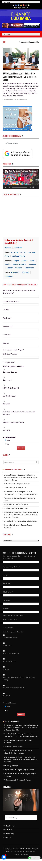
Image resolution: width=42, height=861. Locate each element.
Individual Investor (9, 396)
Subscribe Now (9, 826)
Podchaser (29, 268)
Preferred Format (9, 437)
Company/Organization (11, 301)
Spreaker (32, 264)
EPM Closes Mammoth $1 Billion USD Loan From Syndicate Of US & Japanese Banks (19, 76)
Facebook (15, 272)
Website (7, 248)
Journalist (6, 430)
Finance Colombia (25, 848)
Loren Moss (23, 99)
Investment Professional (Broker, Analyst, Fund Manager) (19, 413)
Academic (6, 404)
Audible (24, 261)
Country (6, 309)
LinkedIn (25, 272)
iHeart (32, 261)
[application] (21, 179)
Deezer (10, 268)
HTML (8, 440)
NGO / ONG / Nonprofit (11, 388)
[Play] (5, 187)
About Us (7, 837)
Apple (16, 261)
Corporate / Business (10, 372)
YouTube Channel (18, 252)
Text (8, 444)
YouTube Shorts (18, 256)
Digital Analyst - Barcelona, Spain (16, 504)
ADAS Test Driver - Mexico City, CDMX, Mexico (20, 521)
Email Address (8, 293)
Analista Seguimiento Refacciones (16, 508)
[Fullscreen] (37, 187)
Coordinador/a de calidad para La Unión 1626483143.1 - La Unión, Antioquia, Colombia (20, 493)
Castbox (18, 268)
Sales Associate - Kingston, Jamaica (17, 484)
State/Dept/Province (10, 354)
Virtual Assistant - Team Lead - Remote (17, 780)
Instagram (8, 276)
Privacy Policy (9, 833)
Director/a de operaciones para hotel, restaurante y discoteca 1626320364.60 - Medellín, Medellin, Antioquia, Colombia (21, 514)
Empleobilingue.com (12, 721)
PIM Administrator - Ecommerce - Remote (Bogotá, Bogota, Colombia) (18, 751)
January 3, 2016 (13, 99)
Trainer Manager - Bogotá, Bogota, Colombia (19, 769)
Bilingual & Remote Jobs (13, 469)
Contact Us (8, 830)
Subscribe (18, 248)
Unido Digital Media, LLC (21, 7)
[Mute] (33, 187)
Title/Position (8, 326)
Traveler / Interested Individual (13, 422)
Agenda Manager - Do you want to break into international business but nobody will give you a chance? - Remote (21, 477)
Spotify (7, 264)
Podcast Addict (19, 264)
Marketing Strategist (11, 766)
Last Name (7, 335)
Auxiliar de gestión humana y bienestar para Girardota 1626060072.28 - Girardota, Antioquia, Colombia (21, 759)
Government (7, 380)
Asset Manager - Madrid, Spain (15, 488)
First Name (7, 318)
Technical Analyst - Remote (13, 746)
